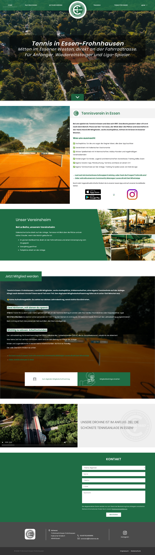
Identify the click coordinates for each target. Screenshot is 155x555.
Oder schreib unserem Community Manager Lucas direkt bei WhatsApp (107, 178)
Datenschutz (136, 551)
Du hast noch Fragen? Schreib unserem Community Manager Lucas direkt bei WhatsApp (49, 355)
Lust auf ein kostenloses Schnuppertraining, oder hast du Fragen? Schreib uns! (110, 175)
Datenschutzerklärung (119, 509)
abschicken (113, 515)
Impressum (124, 551)
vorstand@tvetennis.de (90, 539)
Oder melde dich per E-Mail (21, 359)
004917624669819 (86, 536)
